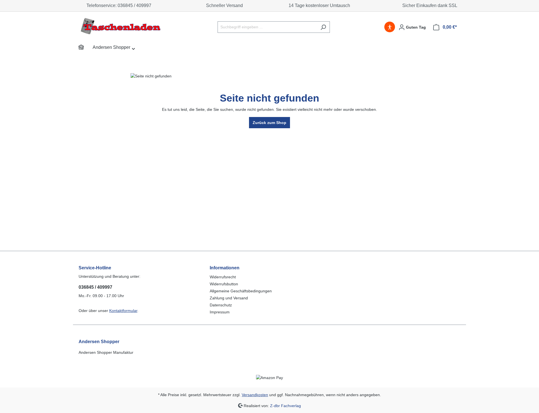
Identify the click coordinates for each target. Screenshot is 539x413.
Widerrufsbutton (224, 284)
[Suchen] (323, 27)
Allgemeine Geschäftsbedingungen (241, 291)
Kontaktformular (123, 310)
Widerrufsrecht (223, 277)
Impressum (220, 312)
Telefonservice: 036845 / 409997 (117, 5)
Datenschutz (221, 305)
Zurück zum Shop (269, 122)
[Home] (86, 48)
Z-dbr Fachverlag (285, 405)
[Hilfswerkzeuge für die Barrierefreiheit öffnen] (389, 27)
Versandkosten (255, 395)
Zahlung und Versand (229, 298)
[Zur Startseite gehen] (121, 26)
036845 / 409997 (95, 287)
